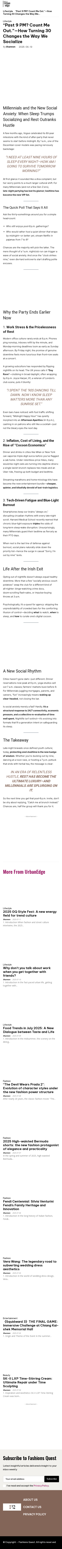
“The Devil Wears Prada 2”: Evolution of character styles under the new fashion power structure (30, 1088)
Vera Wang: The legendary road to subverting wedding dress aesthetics (30, 1265)
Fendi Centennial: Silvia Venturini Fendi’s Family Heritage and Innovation (28, 1205)
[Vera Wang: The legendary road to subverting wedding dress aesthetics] (31, 1242)
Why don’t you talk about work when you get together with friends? (27, 972)
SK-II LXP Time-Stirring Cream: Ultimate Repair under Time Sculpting (27, 1382)
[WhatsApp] (30, 52)
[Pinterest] (23, 52)
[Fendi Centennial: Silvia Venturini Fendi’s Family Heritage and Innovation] (31, 1182)
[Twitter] (16, 52)
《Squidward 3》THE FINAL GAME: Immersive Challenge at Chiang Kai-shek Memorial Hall (31, 1325)
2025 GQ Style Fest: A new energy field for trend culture (30, 913)
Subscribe (52, 1479)
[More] (37, 52)
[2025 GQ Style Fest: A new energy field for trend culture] (31, 892)
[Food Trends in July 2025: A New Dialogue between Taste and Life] (31, 1009)
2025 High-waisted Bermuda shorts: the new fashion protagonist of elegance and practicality (31, 1145)
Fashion (7, 1081)
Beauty (6, 1375)
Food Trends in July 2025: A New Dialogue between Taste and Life (28, 1030)
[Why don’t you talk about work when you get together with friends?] (31, 949)
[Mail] (37, 1525)
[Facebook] (9, 52)
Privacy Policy (41, 1485)
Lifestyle (8, 11)
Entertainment (10, 1318)
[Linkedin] (28, 1525)
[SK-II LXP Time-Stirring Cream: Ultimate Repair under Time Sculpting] (31, 1359)
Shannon (10, 46)
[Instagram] (19, 1525)
